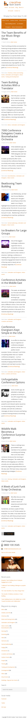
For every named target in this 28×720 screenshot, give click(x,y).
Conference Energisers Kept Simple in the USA (11, 330)
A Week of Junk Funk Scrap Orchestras (13, 488)
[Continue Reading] (12, 67)
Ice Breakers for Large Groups (14, 232)
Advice (9, 125)
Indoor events (10, 178)
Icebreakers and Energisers (12, 74)
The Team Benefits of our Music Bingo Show (13, 35)
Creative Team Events (14, 3)
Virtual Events (4, 677)
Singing (3, 647)
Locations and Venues (7, 321)
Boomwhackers (12, 176)
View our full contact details (8, 552)
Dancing (10, 479)
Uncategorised (5, 670)
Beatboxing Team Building (11, 185)
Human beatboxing (12, 223)
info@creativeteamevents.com (12, 549)
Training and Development (12, 77)
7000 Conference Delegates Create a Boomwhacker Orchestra (12, 135)
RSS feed (3, 707)
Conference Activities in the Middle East (13, 281)
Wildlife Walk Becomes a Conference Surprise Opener (13, 433)
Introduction (4, 650)
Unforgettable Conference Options (13, 381)
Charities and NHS (5, 612)
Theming (3, 664)
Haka (2, 637)
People (3, 660)
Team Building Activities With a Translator (10, 85)
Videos (3, 673)
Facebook (3, 699)
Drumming (4, 634)
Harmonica (4, 641)
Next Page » (10, 533)
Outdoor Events (5, 657)
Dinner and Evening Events (8, 619)
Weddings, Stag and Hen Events (9, 680)
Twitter (3, 703)
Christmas (10, 73)
